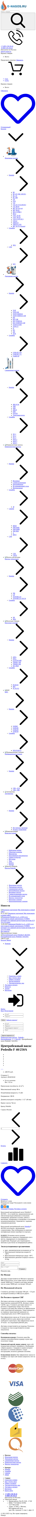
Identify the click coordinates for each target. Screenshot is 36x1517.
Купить (3, 1146)
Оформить (19, 60)
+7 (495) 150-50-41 (7, 46)
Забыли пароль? (11, 1020)
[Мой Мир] (7, 1207)
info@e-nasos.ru (6, 51)
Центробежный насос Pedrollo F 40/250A (15, 936)
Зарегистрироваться (8, 1035)
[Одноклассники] (5, 1207)
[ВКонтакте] (2, 1207)
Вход (2, 1011)
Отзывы (11, 1209)
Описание (4, 1209)
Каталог (4, 940)
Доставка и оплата (20, 1209)
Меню (9, 940)
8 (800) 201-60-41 (7, 48)
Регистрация (9, 1011)
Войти (3, 1020)
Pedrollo (27, 1226)
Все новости (5, 931)
